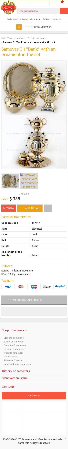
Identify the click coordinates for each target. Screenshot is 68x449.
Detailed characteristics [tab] (25, 299)
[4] (11, 193)
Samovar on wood (14, 341)
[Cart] (60, 3)
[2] (5, 193)
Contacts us (34, 395)
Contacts (57, 19)
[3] (8, 193)
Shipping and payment (30, 19)
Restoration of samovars (17, 363)
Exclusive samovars (14, 348)
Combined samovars (15, 345)
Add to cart (33, 208)
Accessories (11, 356)
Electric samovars (14, 337)
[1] (2, 193)
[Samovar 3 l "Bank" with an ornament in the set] (34, 87)
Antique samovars (14, 352)
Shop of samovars (38, 27)
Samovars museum (15, 378)
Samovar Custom (13, 360)
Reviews (46, 19)
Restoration (12, 19)
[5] (14, 193)
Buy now (8, 208)
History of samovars (16, 371)
